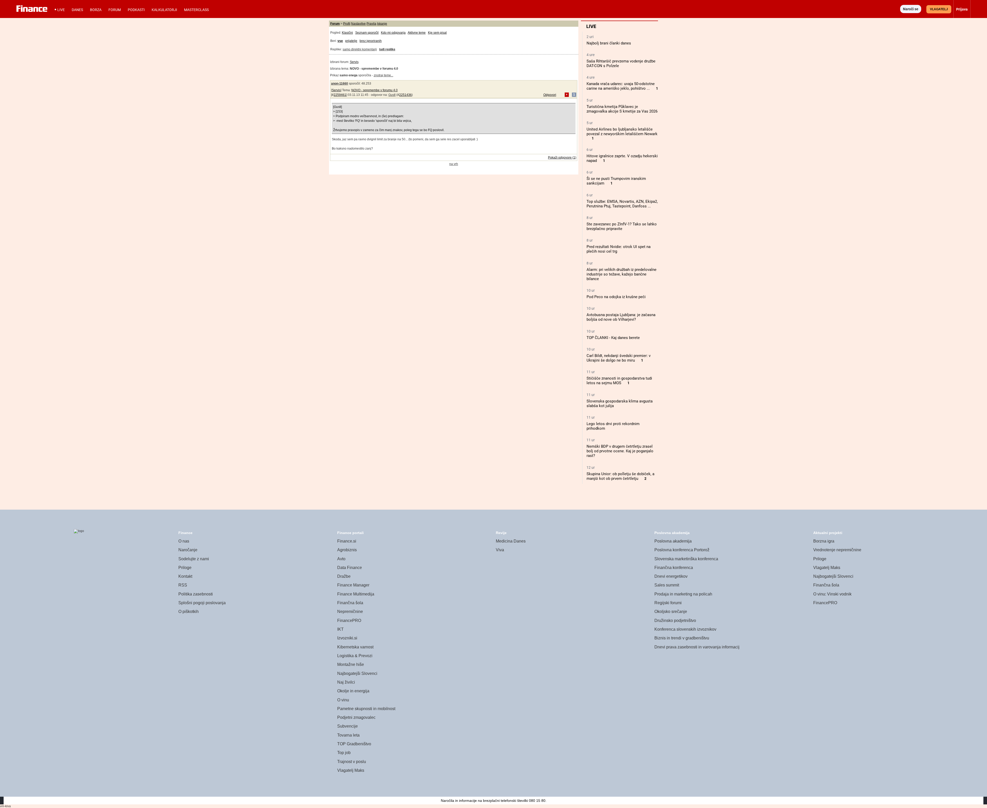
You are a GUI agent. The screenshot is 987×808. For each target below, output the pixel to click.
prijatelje (351, 41)
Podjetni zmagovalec (356, 717)
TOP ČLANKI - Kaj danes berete (613, 337)
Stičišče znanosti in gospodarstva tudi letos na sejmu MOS (619, 380)
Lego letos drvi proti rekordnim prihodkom (613, 426)
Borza (96, 10)
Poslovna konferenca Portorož (681, 550)
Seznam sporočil (367, 32)
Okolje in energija (353, 691)
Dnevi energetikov (671, 576)
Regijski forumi (668, 603)
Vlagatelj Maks (350, 770)
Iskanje (382, 23)
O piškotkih (188, 611)
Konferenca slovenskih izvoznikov (685, 629)
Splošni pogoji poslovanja (202, 603)
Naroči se (910, 9)
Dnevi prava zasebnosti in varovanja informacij (696, 647)
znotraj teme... (383, 75)
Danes (77, 10)
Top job (344, 752)
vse (340, 41)
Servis (354, 62)
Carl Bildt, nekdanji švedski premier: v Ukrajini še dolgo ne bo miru (619, 358)
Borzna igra (823, 541)
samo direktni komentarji (360, 49)
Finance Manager (353, 585)
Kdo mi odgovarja (393, 32)
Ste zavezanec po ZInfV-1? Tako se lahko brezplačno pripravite (622, 226)
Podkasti (136, 10)
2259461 (340, 95)
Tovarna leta (348, 735)
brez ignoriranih (371, 41)
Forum (114, 10)
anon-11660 (339, 83)
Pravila (371, 23)
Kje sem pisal (437, 32)
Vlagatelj (939, 9)
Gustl (392, 95)
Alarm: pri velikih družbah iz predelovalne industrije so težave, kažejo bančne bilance (621, 274)
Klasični (347, 32)
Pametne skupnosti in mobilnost (366, 708)
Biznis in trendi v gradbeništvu (681, 638)
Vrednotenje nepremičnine (837, 550)
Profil (346, 23)
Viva (500, 550)
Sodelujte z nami (193, 559)
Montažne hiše (350, 664)
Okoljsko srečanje (670, 611)
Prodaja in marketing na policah (683, 594)
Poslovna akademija (673, 541)
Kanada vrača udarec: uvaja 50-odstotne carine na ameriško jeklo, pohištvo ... (621, 86)
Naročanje (187, 550)
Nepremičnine (350, 611)
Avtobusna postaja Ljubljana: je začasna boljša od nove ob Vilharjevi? (621, 317)
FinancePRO (349, 620)
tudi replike (387, 49)
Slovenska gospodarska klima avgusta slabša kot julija (620, 403)
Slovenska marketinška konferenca (686, 559)
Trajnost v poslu (351, 761)
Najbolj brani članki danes (609, 43)
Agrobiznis (347, 550)
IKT (340, 629)
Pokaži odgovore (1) (562, 157)
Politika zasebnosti (195, 594)
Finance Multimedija (355, 594)
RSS (182, 585)
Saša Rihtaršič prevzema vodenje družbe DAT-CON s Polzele (621, 63)
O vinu (343, 700)
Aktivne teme (417, 32)
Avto (341, 559)
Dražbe (344, 576)
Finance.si (346, 541)
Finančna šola (350, 603)
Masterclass (196, 10)
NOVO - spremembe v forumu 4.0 (374, 90)
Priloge (184, 567)
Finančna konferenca (673, 567)
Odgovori (549, 95)
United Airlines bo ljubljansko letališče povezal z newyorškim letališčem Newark (622, 131)
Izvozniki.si (347, 638)
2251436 (405, 95)
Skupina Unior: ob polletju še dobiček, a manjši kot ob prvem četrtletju (620, 476)
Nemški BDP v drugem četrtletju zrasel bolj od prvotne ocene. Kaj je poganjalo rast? (620, 451)
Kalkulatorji (164, 10)
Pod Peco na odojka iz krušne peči (616, 297)
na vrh (453, 164)
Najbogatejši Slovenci (357, 673)
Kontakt (185, 576)
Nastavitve (358, 23)
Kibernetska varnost (355, 647)
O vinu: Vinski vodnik (832, 594)
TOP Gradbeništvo (354, 744)
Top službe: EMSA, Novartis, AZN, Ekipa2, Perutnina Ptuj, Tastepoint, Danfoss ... (622, 203)
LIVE (61, 10)
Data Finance (349, 567)
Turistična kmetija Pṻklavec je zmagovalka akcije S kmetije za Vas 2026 (622, 109)
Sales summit (666, 585)
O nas (183, 541)
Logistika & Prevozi (354, 656)
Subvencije (347, 726)
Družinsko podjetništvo (675, 620)
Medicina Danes (511, 541)
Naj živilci (346, 682)
